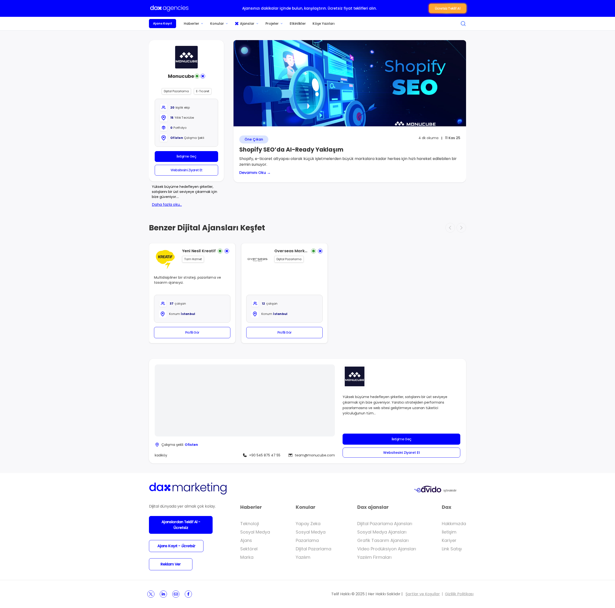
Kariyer (449, 540)
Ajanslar (247, 23)
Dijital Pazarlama (313, 549)
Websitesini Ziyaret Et (187, 170)
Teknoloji (249, 524)
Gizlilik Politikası (459, 594)
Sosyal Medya (255, 532)
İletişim (449, 532)
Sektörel (249, 549)
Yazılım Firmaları (374, 557)
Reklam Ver (170, 564)
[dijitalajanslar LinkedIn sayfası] (163, 594)
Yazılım (303, 557)
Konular (217, 23)
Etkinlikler (298, 23)
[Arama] (463, 23)
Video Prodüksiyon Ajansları (386, 549)
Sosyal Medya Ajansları (381, 532)
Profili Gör (192, 332)
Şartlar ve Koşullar (423, 594)
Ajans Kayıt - (176, 546)
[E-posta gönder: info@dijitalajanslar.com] (176, 594)
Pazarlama (307, 540)
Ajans (246, 540)
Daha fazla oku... (167, 204)
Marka (246, 557)
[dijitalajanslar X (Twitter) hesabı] (151, 594)
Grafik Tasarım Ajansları (383, 540)
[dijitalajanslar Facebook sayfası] (188, 594)
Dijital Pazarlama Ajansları (384, 524)
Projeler (272, 23)
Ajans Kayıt (162, 23)
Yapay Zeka (308, 524)
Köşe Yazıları (324, 23)
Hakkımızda (454, 524)
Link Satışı (452, 549)
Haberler (191, 23)
